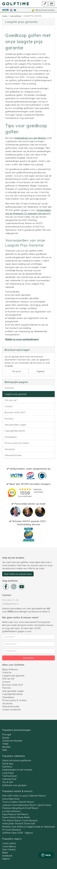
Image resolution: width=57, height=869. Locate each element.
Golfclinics (7, 766)
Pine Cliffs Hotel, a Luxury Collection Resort (24, 795)
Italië (4, 750)
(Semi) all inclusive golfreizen (16, 760)
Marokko (6, 746)
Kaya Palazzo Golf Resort (15, 814)
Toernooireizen (9, 775)
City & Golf (7, 782)
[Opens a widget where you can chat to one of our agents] (46, 855)
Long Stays (8, 772)
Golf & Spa (7, 763)
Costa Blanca (9, 846)
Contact (9, 406)
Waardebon (11, 437)
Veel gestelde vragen (15, 424)
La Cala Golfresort (11, 811)
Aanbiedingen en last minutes (17, 769)
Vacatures (10, 449)
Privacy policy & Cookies (17, 443)
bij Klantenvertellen (45, 10)
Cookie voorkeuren (11, 709)
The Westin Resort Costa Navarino (20, 820)
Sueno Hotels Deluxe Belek (16, 817)
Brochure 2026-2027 (15, 412)
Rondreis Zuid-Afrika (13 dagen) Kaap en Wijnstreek (28, 826)
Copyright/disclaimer (15, 430)
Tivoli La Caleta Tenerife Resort (18, 801)
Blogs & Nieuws (10, 669)
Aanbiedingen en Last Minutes (30, 137)
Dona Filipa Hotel (10, 798)
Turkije (5, 743)
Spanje (5, 737)
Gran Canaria (8, 849)
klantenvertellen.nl (40, 611)
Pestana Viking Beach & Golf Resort (20, 808)
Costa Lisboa (9, 843)
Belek (5, 852)
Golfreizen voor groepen (14, 785)
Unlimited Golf (9, 779)
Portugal (6, 734)
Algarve (6, 858)
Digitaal (40, 371)
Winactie (9, 388)
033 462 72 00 (10, 600)
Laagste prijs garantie (16, 394)
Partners (9, 418)
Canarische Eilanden (12, 740)
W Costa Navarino (11, 829)
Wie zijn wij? (11, 400)
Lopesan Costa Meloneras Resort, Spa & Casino (26, 805)
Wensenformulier (13, 455)
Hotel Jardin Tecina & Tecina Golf (18, 823)
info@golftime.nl (10, 603)
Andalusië (7, 855)
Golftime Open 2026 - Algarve (17, 832)
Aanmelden (28, 658)
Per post (16, 371)
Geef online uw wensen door (18, 574)
